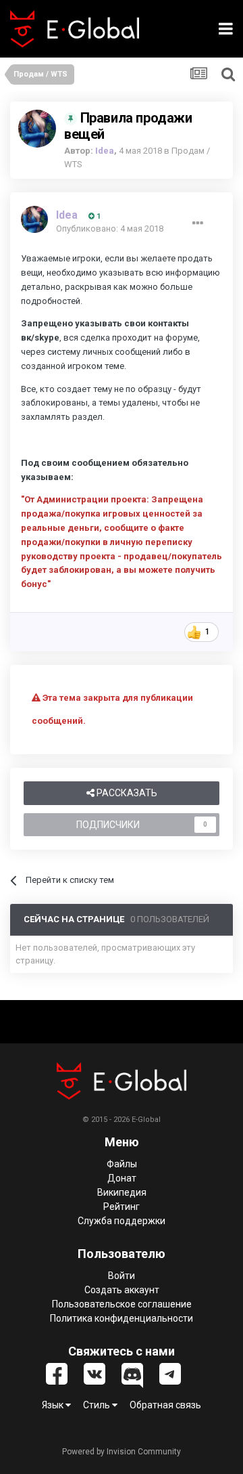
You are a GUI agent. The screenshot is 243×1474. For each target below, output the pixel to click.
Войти (121, 1275)
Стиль (97, 1405)
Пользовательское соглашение (122, 1304)
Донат (121, 1178)
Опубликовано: (109, 228)
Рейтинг (121, 1206)
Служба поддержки (121, 1220)
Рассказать (125, 792)
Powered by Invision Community (121, 1451)
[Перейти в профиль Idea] (37, 129)
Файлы (122, 1163)
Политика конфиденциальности (121, 1318)
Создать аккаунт (121, 1289)
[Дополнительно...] (197, 223)
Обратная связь (165, 1405)
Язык (53, 1405)
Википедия (121, 1192)
